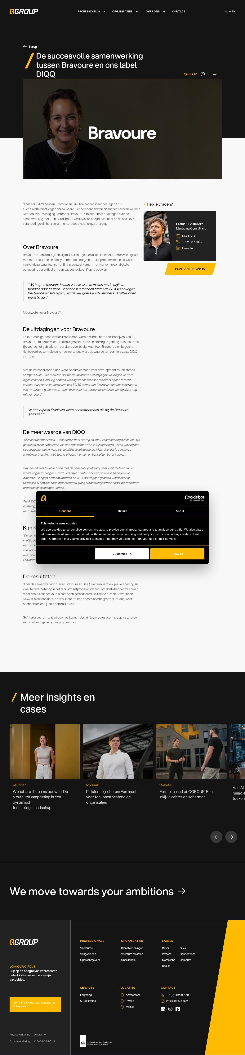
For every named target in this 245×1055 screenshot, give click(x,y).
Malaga (130, 1007)
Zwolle (130, 1001)
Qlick (183, 948)
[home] (24, 12)
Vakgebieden (88, 954)
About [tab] (180, 511)
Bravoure (53, 312)
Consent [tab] (65, 511)
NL (226, 11)
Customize (120, 553)
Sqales (166, 966)
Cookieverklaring (20, 1041)
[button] (91, 11)
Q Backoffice (88, 1001)
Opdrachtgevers (90, 960)
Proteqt (166, 954)
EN (233, 11)
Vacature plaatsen (132, 954)
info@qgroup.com (177, 1001)
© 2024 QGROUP (44, 1041)
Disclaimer (40, 1034)
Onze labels (128, 960)
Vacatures (86, 948)
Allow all (177, 553)
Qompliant (168, 960)
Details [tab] (122, 511)
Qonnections (187, 954)
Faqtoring (86, 995)
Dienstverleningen (132, 948)
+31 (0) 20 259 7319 (177, 995)
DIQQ (165, 948)
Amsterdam (133, 995)
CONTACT (178, 11)
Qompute (185, 960)
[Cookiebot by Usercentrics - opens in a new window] (187, 498)
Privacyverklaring (20, 1034)
